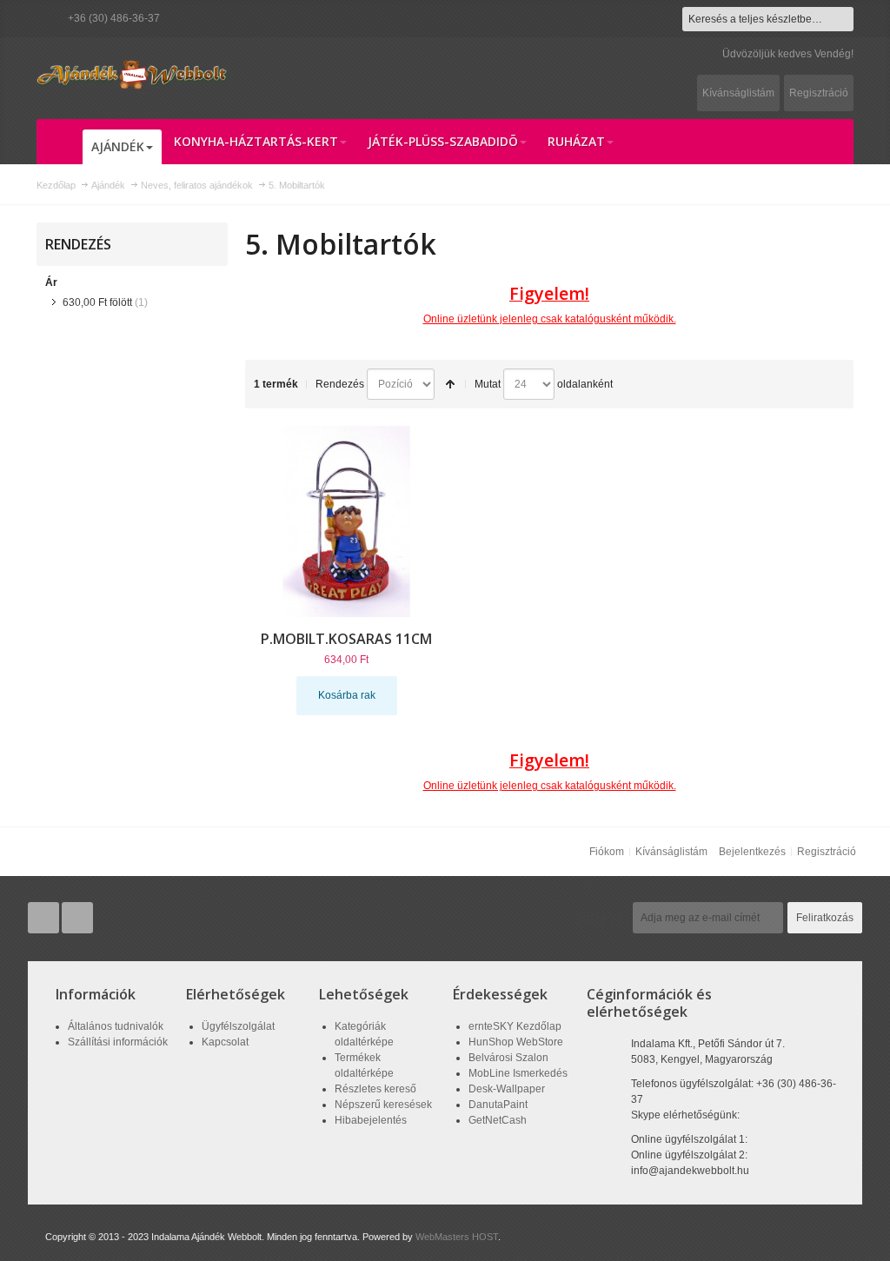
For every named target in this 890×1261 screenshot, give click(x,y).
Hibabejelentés (371, 1120)
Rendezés (339, 384)
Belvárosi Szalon (508, 1058)
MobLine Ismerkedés (518, 1073)
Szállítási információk (118, 1042)
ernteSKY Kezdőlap (514, 1026)
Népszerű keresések (383, 1104)
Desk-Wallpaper (506, 1089)
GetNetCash (497, 1120)
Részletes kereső (375, 1089)
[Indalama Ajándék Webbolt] (132, 74)
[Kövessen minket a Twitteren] (45, 919)
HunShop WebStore (515, 1042)
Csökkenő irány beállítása (450, 384)
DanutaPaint (498, 1104)
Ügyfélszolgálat (238, 1026)
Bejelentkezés (752, 852)
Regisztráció (818, 93)
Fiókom (606, 852)
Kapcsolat (225, 1042)
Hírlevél (602, 917)
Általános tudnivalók (115, 1026)
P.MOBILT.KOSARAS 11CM (346, 638)
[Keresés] (841, 19)
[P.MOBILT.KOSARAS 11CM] (346, 521)
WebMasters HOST (456, 1236)
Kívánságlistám (738, 93)
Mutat (488, 384)
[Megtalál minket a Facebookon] (77, 919)
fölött (97, 302)
